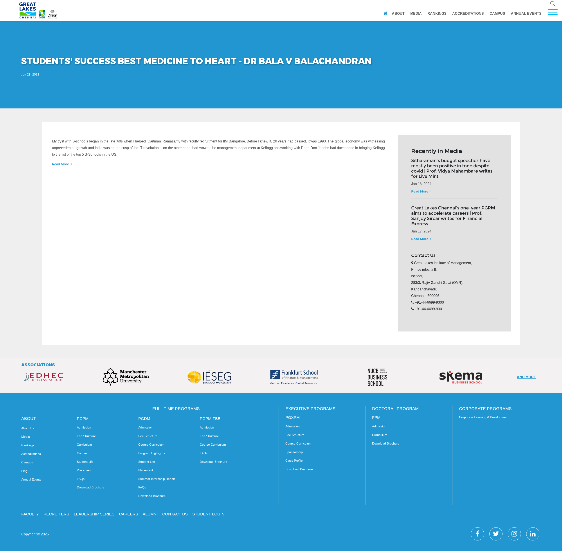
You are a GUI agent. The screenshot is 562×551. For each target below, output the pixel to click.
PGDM (144, 418)
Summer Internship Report (156, 479)
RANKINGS (437, 13)
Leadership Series (94, 514)
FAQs (81, 479)
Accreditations (31, 454)
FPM (376, 417)
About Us (27, 428)
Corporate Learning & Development (483, 417)
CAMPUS (497, 13)
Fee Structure (86, 436)
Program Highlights (151, 453)
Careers (128, 514)
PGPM (82, 418)
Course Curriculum (151, 444)
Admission (84, 427)
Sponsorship (294, 452)
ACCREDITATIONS (468, 13)
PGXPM (292, 417)
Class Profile (294, 460)
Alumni (150, 514)
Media (25, 436)
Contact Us (175, 514)
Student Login (208, 514)
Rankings (27, 445)
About (399, 13)
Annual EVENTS (526, 13)
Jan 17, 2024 (421, 231)
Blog (24, 471)
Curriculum (84, 444)
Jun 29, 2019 (30, 74)
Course (82, 453)
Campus (27, 462)
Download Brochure (90, 487)
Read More (61, 164)
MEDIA (416, 13)
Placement (84, 470)
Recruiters (56, 514)
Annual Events (31, 479)
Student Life (85, 461)
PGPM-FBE (210, 418)
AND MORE (526, 377)
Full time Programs (176, 408)
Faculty (30, 514)
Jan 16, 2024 (421, 184)
